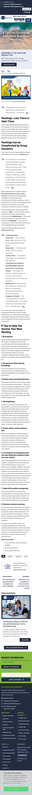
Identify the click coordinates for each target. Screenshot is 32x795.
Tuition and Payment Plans (8, 728)
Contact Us (6, 768)
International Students (9, 735)
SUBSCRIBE (22, 755)
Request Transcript (24, 733)
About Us (5, 747)
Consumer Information (9, 750)
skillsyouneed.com (7, 230)
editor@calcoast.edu (19, 569)
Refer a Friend (22, 739)
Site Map (5, 765)
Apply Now (5, 718)
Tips (26, 556)
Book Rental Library (24, 721)
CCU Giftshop (22, 736)
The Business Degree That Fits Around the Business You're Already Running (15, 623)
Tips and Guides (16, 101)
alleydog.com (24, 154)
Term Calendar (7, 759)
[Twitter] (25, 12)
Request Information (8, 715)
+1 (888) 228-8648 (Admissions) (11, 703)
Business (23, 101)
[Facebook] (24, 12)
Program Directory (8, 721)
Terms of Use (6, 762)
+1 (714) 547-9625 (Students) (11, 701)
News (8, 71)
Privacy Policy (6, 756)
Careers (10, 556)
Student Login (26, 9)
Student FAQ (22, 727)
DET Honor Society (24, 730)
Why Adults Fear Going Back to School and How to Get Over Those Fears (23, 584)
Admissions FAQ (7, 732)
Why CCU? (5, 724)
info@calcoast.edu (8, 698)
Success (18, 556)
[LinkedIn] (27, 12)
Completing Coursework (9, 738)
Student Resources (24, 724)
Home (2, 71)
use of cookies (15, 783)
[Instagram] (29, 12)
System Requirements (9, 753)
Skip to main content (19, 16)
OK (16, 789)
